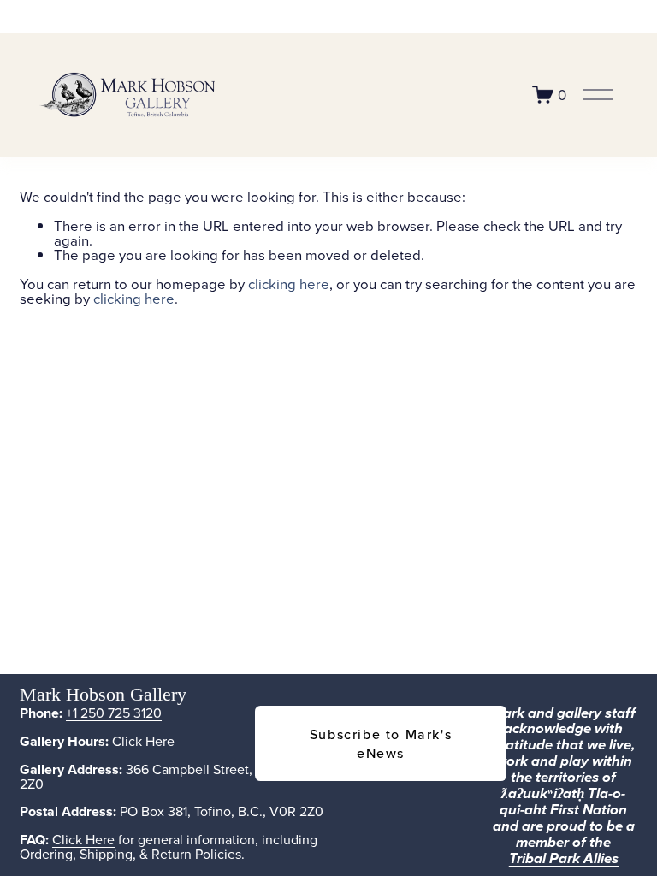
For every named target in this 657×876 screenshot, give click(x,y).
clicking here (288, 283)
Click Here (143, 741)
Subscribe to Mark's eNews (381, 743)
